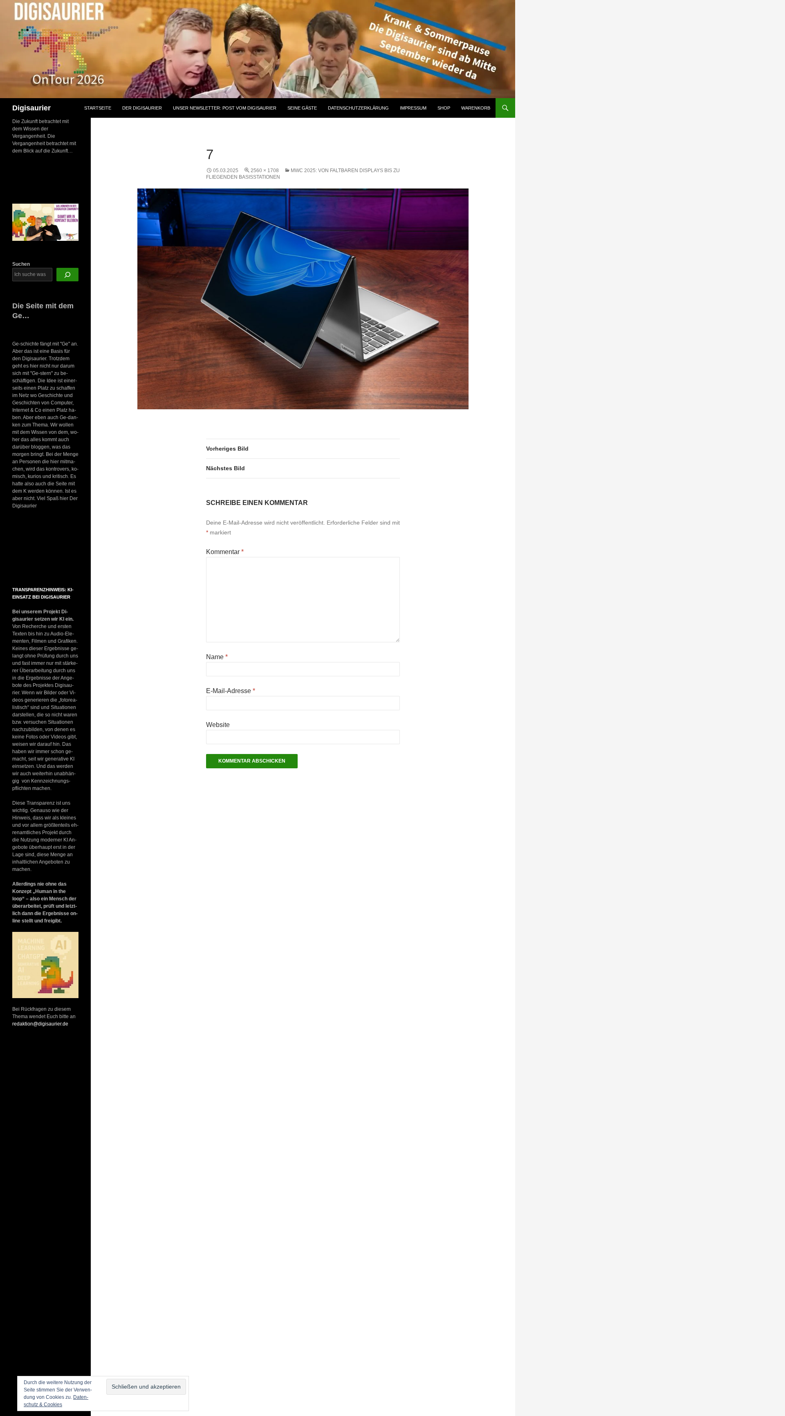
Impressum (413, 107)
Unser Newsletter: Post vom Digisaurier (224, 107)
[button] (19, 548)
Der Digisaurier (142, 107)
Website (218, 724)
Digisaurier (31, 108)
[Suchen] (67, 274)
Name (217, 656)
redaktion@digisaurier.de (40, 1024)
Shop (443, 107)
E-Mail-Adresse (230, 690)
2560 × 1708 (265, 170)
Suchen (21, 264)
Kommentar (225, 551)
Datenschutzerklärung (358, 107)
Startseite (97, 107)
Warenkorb (475, 107)
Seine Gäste (302, 107)
